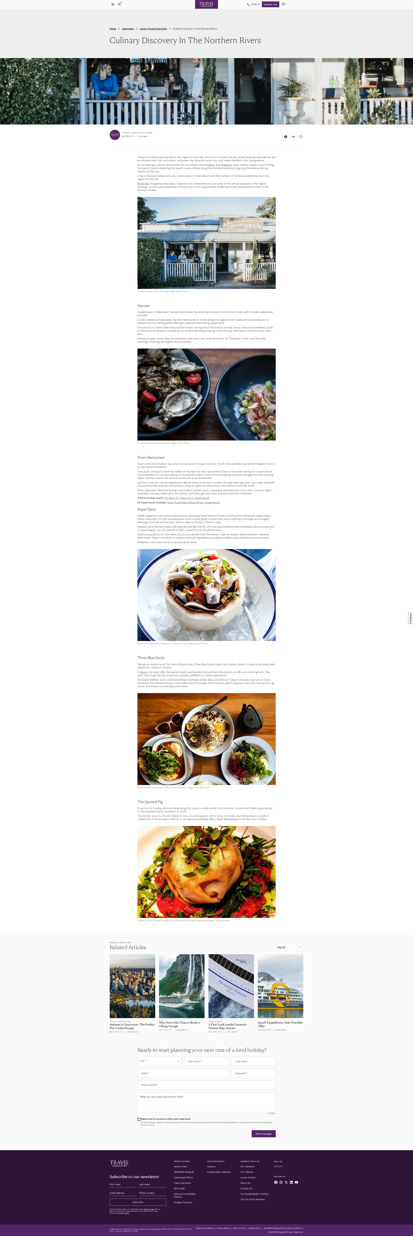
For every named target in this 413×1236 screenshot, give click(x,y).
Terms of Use (149, 1209)
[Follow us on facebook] (276, 1182)
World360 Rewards (184, 1172)
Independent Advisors (219, 1172)
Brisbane (226, 165)
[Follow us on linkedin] (291, 1182)
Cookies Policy (254, 1228)
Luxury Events (248, 1177)
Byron (143, 672)
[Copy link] (293, 137)
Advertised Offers (183, 1177)
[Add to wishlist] (300, 137)
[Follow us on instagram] (281, 1182)
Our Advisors (247, 1166)
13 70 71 (255, 4)
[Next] (300, 947)
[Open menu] (113, 4)
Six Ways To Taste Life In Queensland (186, 498)
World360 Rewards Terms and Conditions (283, 1228)
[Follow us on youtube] (296, 1182)
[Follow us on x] (286, 1182)
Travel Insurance (182, 1182)
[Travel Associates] (206, 4)
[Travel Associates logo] (119, 1167)
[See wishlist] (283, 4)
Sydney (210, 165)
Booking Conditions (205, 1228)
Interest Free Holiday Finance (185, 1195)
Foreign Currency (183, 1202)
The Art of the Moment (253, 1199)
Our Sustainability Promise (254, 1193)
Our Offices (247, 1172)
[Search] (119, 4)
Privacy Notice (223, 1228)
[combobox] (160, 1061)
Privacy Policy (124, 1213)
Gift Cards (179, 1188)
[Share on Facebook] (285, 137)
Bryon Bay (143, 183)
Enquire (270, 4)
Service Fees (180, 1166)
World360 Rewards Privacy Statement (286, 1232)
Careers (211, 1166)
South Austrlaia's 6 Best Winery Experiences (193, 502)
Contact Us (246, 1188)
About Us (245, 1182)
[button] (264, 1133)
